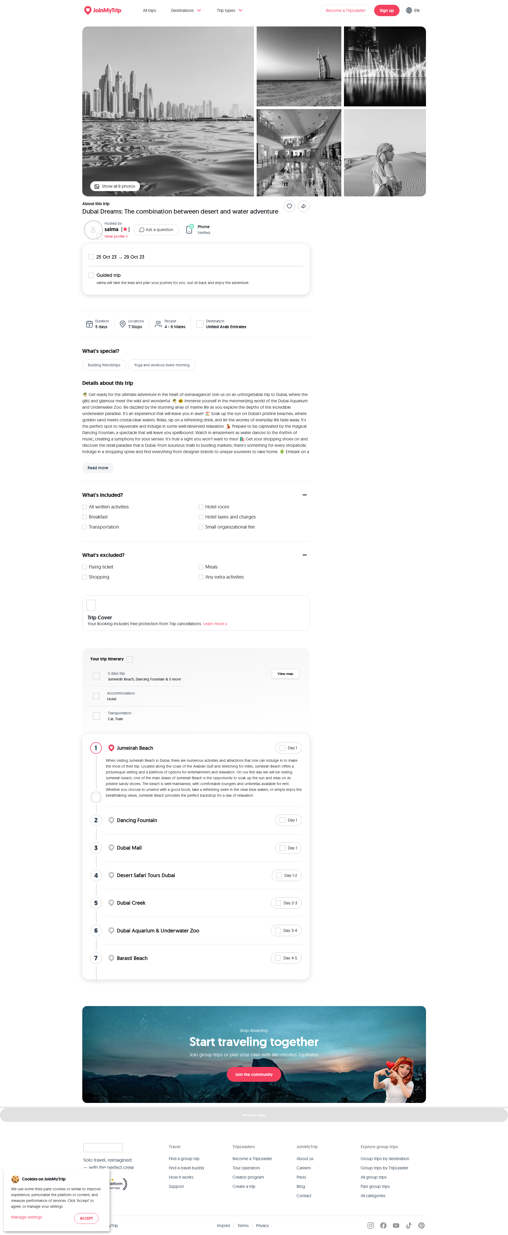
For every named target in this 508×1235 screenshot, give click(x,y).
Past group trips (375, 1186)
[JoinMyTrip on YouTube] (396, 1225)
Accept (86, 1218)
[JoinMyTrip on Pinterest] (421, 1225)
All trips (149, 10)
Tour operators (246, 1167)
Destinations (182, 10)
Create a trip (244, 1186)
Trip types (226, 10)
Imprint (223, 1225)
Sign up (387, 10)
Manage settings (26, 1217)
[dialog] (57, 1200)
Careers (304, 1167)
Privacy (262, 1225)
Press (301, 1177)
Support (176, 1186)
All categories (373, 1195)
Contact (304, 1195)
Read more (98, 468)
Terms (243, 1225)
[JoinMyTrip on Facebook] (383, 1225)
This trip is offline (254, 1115)
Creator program (248, 1177)
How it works (181, 1177)
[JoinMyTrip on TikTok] (409, 1225)
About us (305, 1158)
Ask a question (159, 229)
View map (285, 673)
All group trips (374, 1177)
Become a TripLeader (345, 10)
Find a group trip (184, 1158)
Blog (301, 1186)
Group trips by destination (385, 1158)
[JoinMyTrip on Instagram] (371, 1225)
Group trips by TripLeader (384, 1167)
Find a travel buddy (186, 1167)
